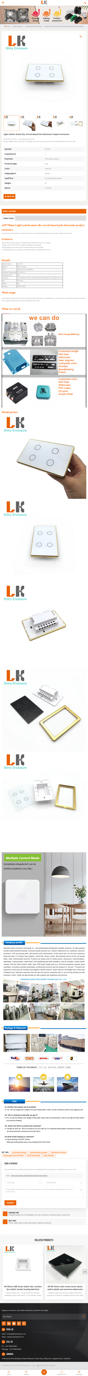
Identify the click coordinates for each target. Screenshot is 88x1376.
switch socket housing (33, 1156)
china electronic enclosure (58, 1152)
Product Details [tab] (8, 218)
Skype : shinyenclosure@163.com (13, 1337)
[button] (85, 1272)
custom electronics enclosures (38, 1152)
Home (8, 26)
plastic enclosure (17, 26)
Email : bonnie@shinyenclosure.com (14, 1334)
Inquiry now (10, 196)
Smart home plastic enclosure (34, 26)
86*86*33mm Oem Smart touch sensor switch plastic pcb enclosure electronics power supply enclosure (65, 1288)
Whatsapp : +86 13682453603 (11, 1349)
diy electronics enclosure (19, 1152)
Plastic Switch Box (49, 1156)
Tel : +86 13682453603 (9, 1346)
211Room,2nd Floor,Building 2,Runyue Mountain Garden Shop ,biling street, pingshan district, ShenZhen (36, 1358)
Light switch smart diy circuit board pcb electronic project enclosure (29, 1175)
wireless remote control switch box (13, 1156)
